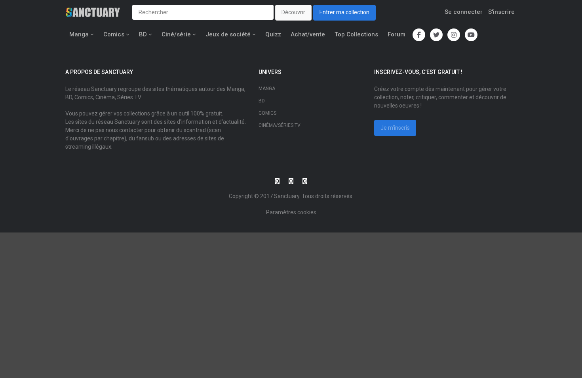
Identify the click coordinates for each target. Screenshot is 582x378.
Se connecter (464, 11)
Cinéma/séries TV (280, 125)
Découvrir (293, 12)
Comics (113, 34)
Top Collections (356, 34)
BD (143, 34)
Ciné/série (176, 34)
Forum (396, 34)
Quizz (273, 34)
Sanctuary (286, 196)
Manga (79, 34)
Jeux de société (228, 34)
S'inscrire (501, 11)
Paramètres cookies (291, 212)
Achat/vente (308, 34)
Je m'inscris (395, 128)
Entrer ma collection (344, 12)
